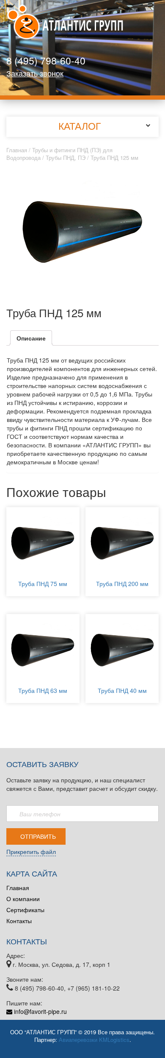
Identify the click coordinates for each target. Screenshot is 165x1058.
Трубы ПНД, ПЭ (65, 158)
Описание (31, 338)
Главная (16, 150)
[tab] (31, 338)
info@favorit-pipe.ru (39, 1011)
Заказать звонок (34, 72)
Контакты (19, 920)
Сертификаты (25, 909)
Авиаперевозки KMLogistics (94, 1040)
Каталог (79, 126)
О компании (23, 898)
